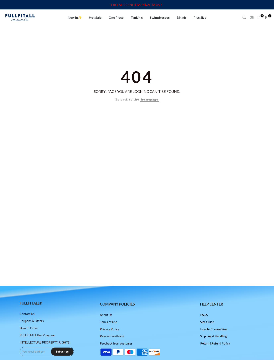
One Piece (116, 17)
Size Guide (207, 322)
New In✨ (75, 17)
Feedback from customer (116, 343)
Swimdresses (160, 17)
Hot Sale (95, 17)
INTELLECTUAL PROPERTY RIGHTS (45, 342)
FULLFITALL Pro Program (37, 335)
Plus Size (200, 17)
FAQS (204, 315)
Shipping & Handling (213, 336)
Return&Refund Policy (215, 343)
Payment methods (112, 336)
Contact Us (27, 314)
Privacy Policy (109, 329)
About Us (106, 315)
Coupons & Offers (32, 321)
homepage (149, 99)
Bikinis (182, 17)
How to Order (29, 328)
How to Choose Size (213, 329)
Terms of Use (108, 322)
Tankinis (137, 17)
